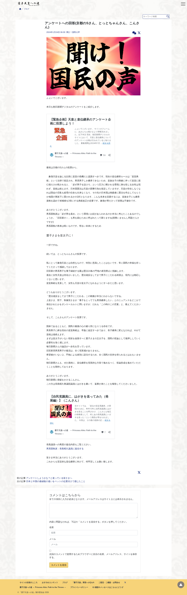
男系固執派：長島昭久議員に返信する (65, 448)
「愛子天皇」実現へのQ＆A (83, 582)
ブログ (26, 9)
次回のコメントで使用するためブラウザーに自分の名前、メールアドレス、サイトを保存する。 (93, 556)
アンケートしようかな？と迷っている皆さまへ (49, 478)
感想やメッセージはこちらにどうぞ (108, 587)
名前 (51, 527)
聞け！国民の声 (73, 32)
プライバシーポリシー (79, 587)
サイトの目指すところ (29, 582)
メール (52, 539)
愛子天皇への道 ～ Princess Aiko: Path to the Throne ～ (43, 587)
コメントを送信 (58, 565)
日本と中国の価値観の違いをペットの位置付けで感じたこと (55, 481)
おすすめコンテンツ (50, 582)
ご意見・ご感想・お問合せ (109, 582)
